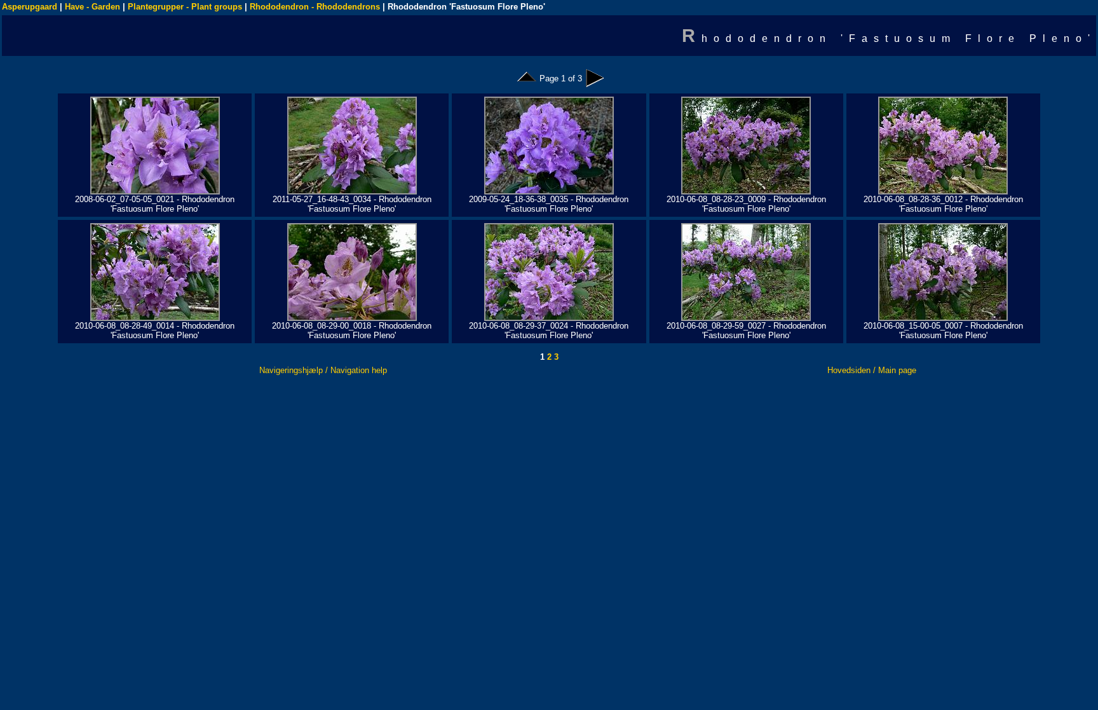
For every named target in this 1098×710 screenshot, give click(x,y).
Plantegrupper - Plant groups (185, 6)
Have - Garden (92, 6)
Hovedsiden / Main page (871, 370)
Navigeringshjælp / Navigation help (323, 370)
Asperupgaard (29, 6)
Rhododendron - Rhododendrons (315, 6)
